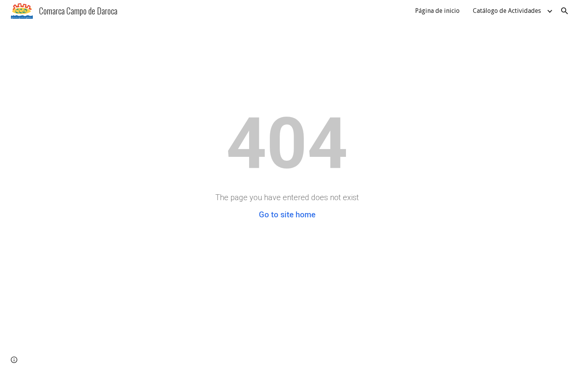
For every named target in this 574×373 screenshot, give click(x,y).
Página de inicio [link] (437, 10)
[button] (564, 11)
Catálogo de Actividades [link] (507, 10)
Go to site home (287, 214)
